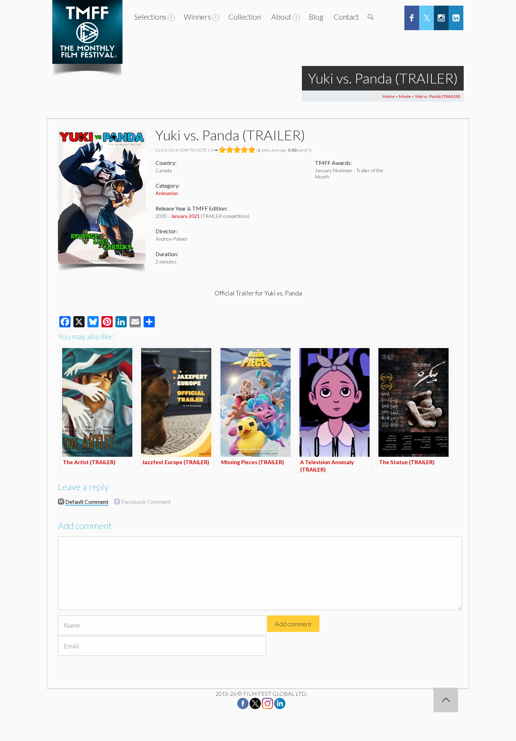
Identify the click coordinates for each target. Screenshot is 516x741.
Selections (150, 16)
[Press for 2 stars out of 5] (229, 149)
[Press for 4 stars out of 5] (244, 149)
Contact (346, 16)
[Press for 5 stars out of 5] (252, 149)
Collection (245, 16)
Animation (167, 193)
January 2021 (185, 216)
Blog (316, 16)
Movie (405, 96)
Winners (197, 16)
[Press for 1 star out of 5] (222, 149)
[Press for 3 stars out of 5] (237, 149)
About (281, 16)
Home (389, 96)
